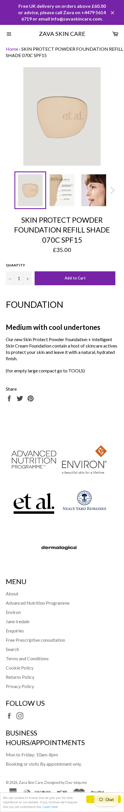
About (12, 593)
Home (12, 49)
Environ (13, 612)
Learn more (50, 806)
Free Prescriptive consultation (35, 640)
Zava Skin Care (62, 33)
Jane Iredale (17, 621)
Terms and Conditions (27, 658)
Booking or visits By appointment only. (44, 764)
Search (12, 649)
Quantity (15, 265)
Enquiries (15, 630)
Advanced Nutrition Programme (37, 603)
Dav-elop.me (76, 782)
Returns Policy (20, 677)
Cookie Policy (19, 667)
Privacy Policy (20, 686)
